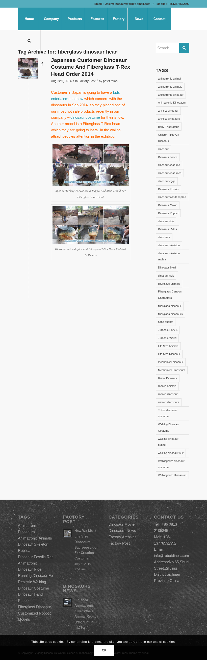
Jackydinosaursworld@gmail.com (127, 3)
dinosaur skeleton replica (169, 256)
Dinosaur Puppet (168, 213)
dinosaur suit (166, 275)
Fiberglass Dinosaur (34, 607)
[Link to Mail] (19, 64)
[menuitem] (29, 19)
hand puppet (165, 321)
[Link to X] (27, 64)
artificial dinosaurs (169, 118)
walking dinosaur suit (171, 452)
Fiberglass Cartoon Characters (170, 294)
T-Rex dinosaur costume (167, 413)
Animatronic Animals (35, 538)
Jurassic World (167, 337)
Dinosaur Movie (167, 205)
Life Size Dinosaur (169, 353)
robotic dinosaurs (168, 402)
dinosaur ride (166, 221)
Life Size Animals (168, 346)
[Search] (29, 41)
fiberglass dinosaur (169, 305)
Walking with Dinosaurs (172, 475)
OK (104, 650)
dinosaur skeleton (169, 245)
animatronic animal (169, 78)
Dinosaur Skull (167, 267)
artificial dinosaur (168, 110)
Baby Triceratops (168, 126)
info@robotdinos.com (171, 555)
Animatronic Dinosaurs (172, 102)
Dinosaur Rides (167, 229)
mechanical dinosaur (170, 361)
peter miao (110, 81)
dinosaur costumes (170, 173)
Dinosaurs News (122, 530)
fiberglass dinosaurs (170, 313)
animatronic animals (170, 86)
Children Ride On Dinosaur (168, 137)
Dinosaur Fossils (168, 189)
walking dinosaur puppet (168, 442)
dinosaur (163, 149)
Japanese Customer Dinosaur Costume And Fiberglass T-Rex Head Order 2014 (90, 67)
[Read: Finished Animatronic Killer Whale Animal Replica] (67, 602)
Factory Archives (123, 537)
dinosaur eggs (166, 181)
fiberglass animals (169, 283)
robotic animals (167, 385)
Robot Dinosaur (167, 378)
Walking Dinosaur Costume (168, 427)
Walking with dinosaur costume (171, 464)
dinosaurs (164, 237)
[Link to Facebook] (42, 64)
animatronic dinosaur (171, 94)
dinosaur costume (85, 117)
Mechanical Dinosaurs (171, 370)
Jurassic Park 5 (167, 329)
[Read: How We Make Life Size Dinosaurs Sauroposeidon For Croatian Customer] (67, 533)
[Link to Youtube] (34, 64)
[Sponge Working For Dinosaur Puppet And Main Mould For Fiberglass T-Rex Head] (28, 68)
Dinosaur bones (167, 157)
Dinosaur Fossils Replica (38, 557)
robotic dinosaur (168, 394)
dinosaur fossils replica (172, 197)
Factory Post (87, 81)
